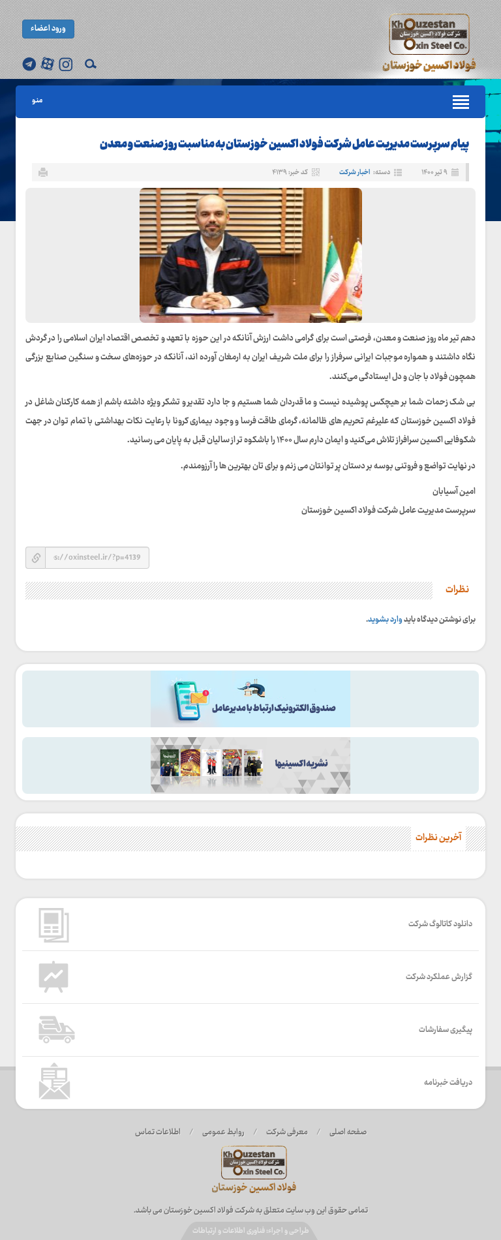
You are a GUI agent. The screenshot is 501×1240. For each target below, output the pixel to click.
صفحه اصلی (348, 1132)
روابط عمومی (223, 1132)
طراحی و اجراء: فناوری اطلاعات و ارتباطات (250, 1231)
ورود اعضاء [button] (48, 29)
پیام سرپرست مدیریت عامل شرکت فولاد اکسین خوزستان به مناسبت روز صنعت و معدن (284, 145)
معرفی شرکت (287, 1132)
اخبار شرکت (354, 172)
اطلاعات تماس (158, 1132)
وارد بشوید (385, 619)
